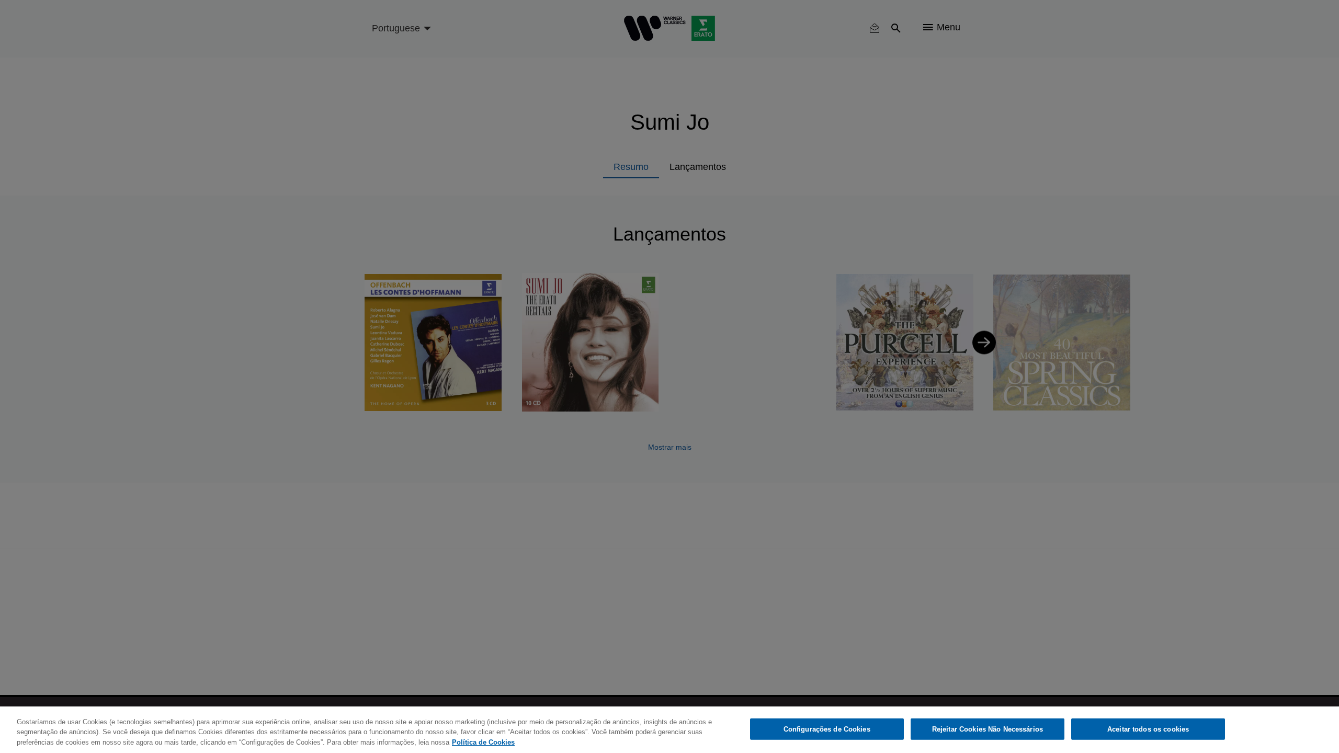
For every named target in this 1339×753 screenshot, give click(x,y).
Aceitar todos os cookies (1148, 729)
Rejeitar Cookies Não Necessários (987, 729)
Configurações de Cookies (827, 729)
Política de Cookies (483, 742)
